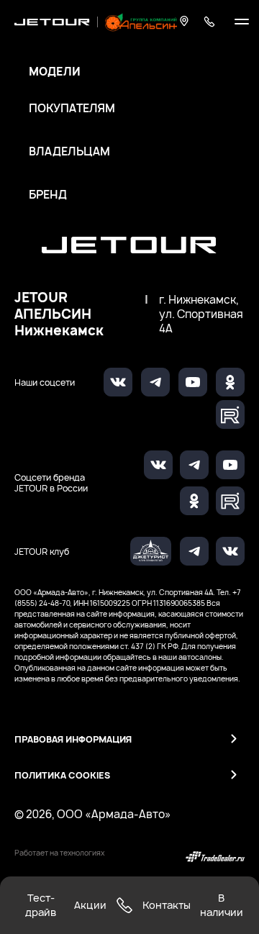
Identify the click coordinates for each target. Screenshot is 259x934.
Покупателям (72, 108)
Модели (55, 72)
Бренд (48, 195)
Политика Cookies (62, 775)
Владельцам (69, 152)
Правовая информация (73, 739)
